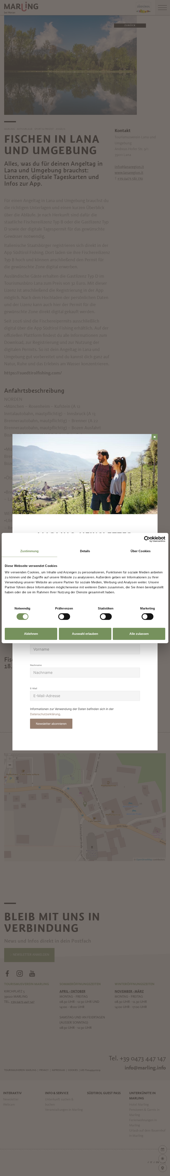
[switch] (64, 616)
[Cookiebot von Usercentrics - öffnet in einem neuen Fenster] (147, 539)
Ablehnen (31, 633)
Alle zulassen (139, 633)
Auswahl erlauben (85, 633)
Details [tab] (85, 551)
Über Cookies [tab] (141, 551)
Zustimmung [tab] (29, 551)
